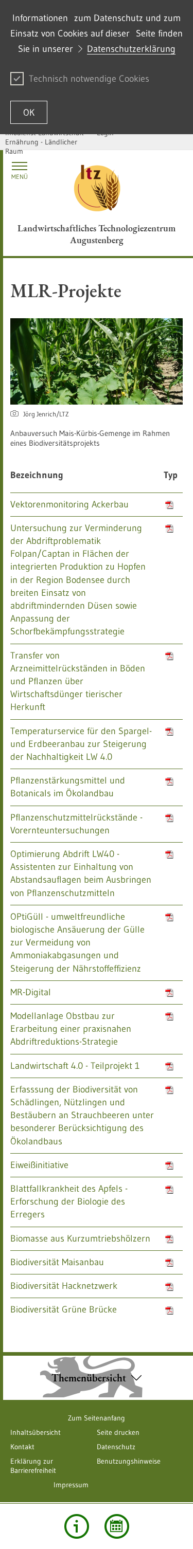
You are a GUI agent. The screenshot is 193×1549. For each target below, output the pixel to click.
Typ (171, 475)
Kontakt (22, 1446)
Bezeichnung (36, 475)
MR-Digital (30, 992)
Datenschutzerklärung (131, 48)
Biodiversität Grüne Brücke (63, 1309)
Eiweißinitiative (39, 1165)
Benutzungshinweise (129, 1461)
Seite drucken (118, 1432)
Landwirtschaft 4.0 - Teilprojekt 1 (74, 1065)
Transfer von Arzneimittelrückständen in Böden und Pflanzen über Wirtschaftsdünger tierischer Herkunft (77, 681)
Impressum (71, 1484)
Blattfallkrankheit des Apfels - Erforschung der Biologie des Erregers (69, 1201)
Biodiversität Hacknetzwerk (63, 1285)
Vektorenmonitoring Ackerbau (69, 504)
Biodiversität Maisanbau (57, 1262)
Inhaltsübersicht (35, 1432)
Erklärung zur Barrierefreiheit (33, 1465)
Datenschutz (116, 1446)
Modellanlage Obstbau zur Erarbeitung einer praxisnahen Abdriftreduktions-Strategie (70, 1028)
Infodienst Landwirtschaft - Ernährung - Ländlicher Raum (46, 142)
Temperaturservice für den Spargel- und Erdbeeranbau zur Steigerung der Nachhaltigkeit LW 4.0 (81, 743)
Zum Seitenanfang (96, 1418)
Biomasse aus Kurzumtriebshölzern (80, 1238)
